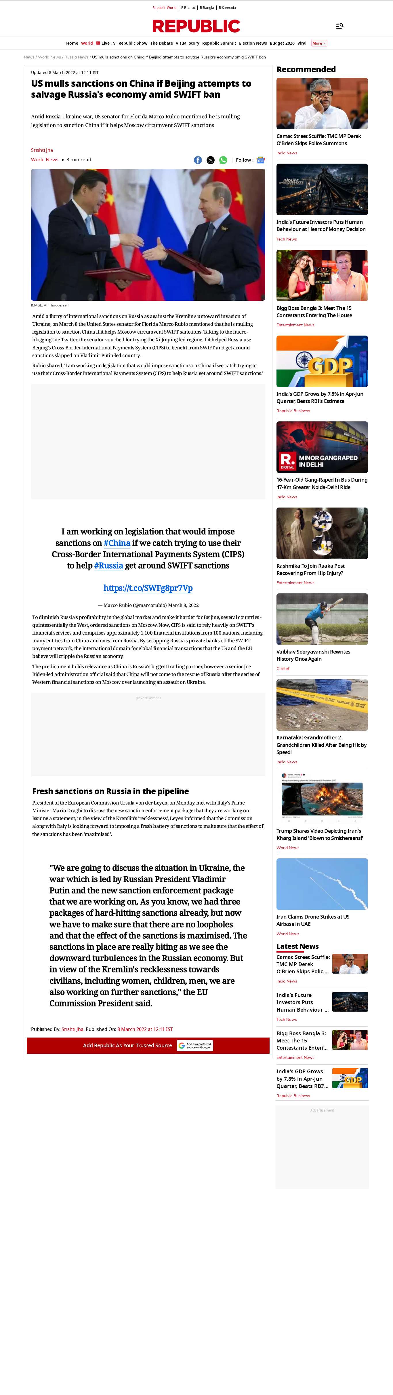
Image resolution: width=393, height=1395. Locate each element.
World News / (50, 57)
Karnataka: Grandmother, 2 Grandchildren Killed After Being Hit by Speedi (321, 745)
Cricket (282, 669)
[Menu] (337, 26)
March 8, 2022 (183, 605)
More (317, 43)
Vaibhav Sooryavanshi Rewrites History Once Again (313, 655)
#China (117, 542)
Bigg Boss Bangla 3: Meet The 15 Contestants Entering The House (314, 311)
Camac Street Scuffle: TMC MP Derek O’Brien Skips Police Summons (318, 140)
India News (286, 153)
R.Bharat (188, 7)
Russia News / (77, 57)
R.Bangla (207, 7)
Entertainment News (295, 325)
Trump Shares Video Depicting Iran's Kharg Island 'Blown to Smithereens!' (319, 834)
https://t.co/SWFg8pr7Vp (148, 587)
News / (30, 57)
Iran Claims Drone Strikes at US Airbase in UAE (313, 920)
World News (44, 159)
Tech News (286, 239)
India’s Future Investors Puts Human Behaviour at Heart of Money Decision (321, 225)
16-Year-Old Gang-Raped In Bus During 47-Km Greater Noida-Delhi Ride (321, 483)
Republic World (164, 7)
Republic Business (293, 411)
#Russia (108, 565)
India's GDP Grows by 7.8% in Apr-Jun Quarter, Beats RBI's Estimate (319, 397)
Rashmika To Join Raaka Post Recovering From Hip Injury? (310, 569)
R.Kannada (227, 7)
